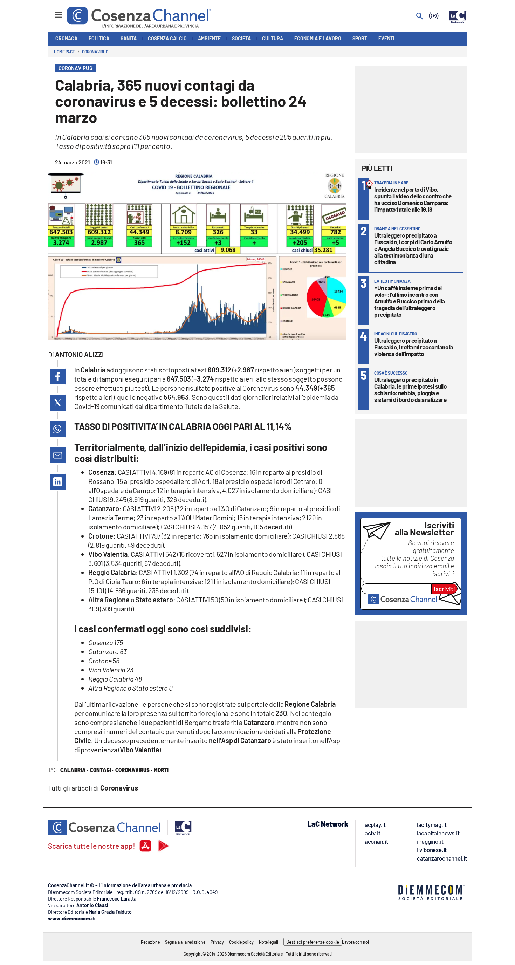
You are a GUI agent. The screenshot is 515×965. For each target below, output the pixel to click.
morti (161, 770)
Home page (64, 51)
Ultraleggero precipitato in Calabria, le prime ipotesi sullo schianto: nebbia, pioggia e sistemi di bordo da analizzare (410, 389)
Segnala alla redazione (185, 941)
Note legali (268, 941)
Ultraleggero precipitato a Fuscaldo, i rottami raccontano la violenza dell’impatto (413, 347)
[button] (58, 376)
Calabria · (74, 770)
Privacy (217, 941)
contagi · (102, 770)
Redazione (150, 941)
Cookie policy (241, 941)
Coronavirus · (133, 770)
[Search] (419, 17)
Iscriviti (444, 589)
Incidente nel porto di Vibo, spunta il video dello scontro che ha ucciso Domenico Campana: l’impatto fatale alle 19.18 (413, 199)
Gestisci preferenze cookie (312, 942)
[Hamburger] (52, 12)
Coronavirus (95, 51)
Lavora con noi (355, 941)
